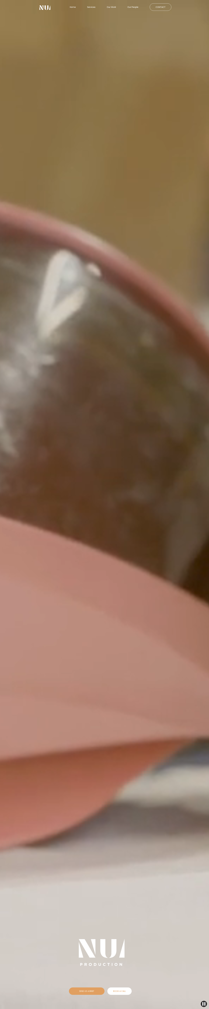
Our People (132, 7)
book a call (119, 991)
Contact (160, 7)
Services (91, 7)
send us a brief (86, 991)
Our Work (111, 7)
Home (73, 7)
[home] (45, 7)
